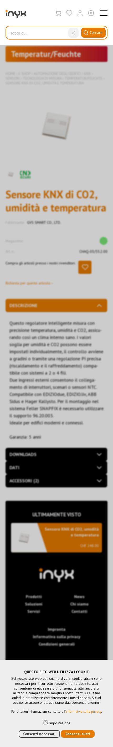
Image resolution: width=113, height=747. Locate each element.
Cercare (96, 32)
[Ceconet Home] (16, 15)
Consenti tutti (77, 733)
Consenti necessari (39, 733)
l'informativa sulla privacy (82, 711)
